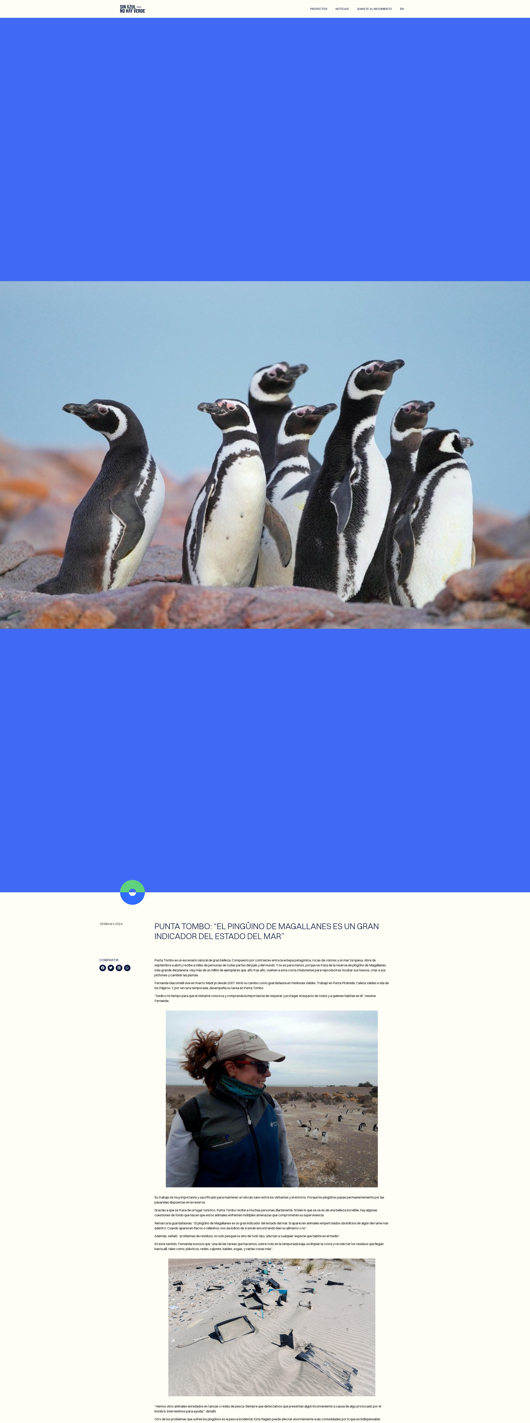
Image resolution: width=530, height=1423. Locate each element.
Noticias (342, 9)
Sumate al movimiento (374, 9)
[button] (102, 968)
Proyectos (318, 9)
